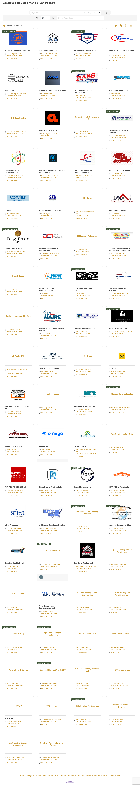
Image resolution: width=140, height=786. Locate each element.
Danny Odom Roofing (117, 210)
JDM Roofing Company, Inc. (50, 368)
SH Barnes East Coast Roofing (52, 525)
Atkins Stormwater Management (52, 90)
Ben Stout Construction (118, 90)
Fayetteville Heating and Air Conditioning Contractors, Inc (120, 249)
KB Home (112, 368)
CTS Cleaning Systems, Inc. (50, 210)
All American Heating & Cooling (87, 50)
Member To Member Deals (68, 776)
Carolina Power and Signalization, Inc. (13, 171)
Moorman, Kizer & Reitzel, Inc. (86, 406)
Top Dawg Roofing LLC (83, 563)
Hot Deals (57, 776)
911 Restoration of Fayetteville (17, 50)
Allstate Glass (10, 90)
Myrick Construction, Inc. (15, 446)
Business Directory (25, 776)
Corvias (8, 210)
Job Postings (81, 776)
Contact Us (89, 776)
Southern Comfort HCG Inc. (119, 525)
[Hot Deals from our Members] (41, 578)
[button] (4, 25)
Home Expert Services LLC (119, 328)
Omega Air (43, 446)
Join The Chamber (114, 776)
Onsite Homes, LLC (82, 446)
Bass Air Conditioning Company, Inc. (83, 91)
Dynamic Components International (48, 249)
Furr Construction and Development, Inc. (117, 289)
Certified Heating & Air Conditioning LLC (83, 171)
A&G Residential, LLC (48, 50)
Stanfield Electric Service (15, 563)
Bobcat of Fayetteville (48, 130)
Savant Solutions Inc (82, 487)
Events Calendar (47, 776)
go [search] (107, 13)
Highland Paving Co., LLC (84, 328)
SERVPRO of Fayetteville (118, 487)
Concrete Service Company (119, 170)
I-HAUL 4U (9, 718)
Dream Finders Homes (14, 248)
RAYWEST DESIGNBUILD (15, 487)
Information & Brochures (101, 776)
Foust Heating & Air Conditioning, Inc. (47, 289)
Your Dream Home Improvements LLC (47, 607)
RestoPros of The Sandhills (50, 487)
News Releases (36, 776)
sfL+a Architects (11, 525)
